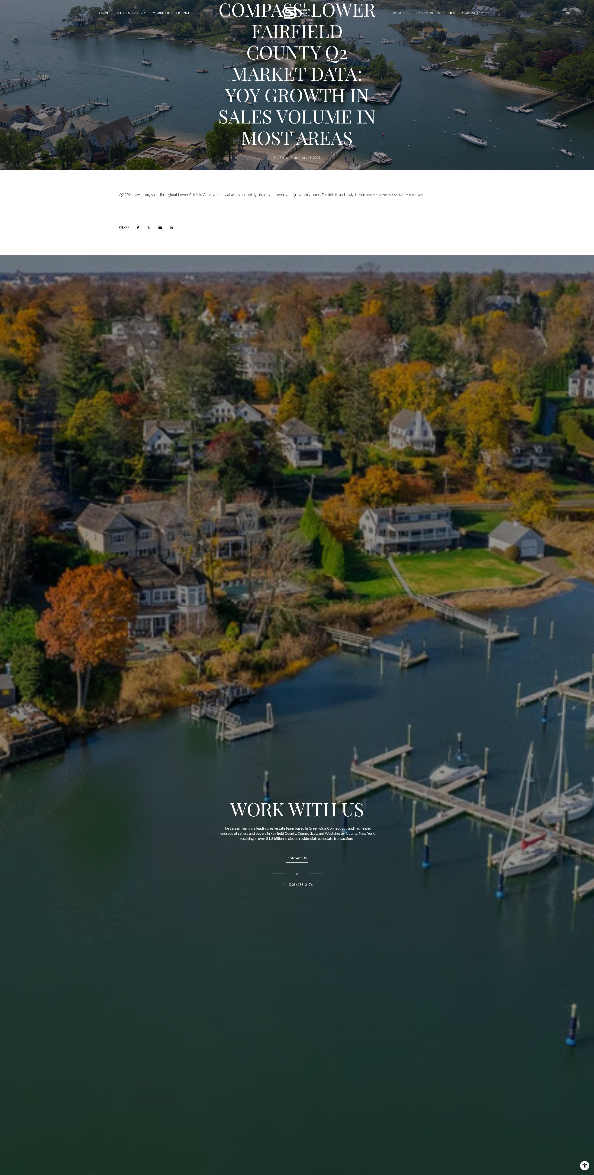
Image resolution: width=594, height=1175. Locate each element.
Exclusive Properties (435, 13)
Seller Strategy (130, 13)
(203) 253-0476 (301, 884)
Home (104, 13)
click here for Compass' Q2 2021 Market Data (391, 195)
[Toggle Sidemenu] (568, 12)
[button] (297, 858)
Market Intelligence (171, 13)
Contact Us (473, 13)
